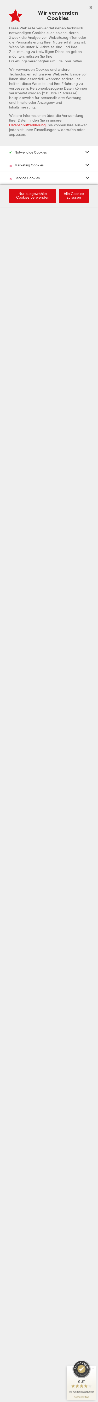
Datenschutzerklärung (27, 125)
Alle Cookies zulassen (74, 195)
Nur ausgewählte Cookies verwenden (32, 195)
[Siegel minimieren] (93, 1368)
